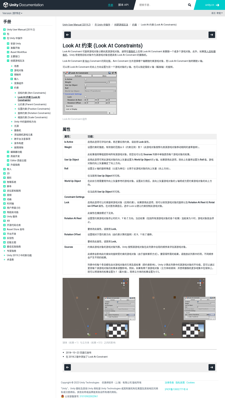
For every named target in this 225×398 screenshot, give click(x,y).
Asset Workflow (19, 52)
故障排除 (18, 147)
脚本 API (123, 4)
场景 (16, 66)
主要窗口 (15, 56)
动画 (9, 199)
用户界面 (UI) (13, 207)
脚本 (9, 186)
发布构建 (18, 143)
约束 (16, 87)
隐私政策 (180, 382)
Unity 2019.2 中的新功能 (19, 255)
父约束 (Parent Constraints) (32, 104)
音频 (9, 195)
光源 (16, 126)
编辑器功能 (16, 152)
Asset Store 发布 (15, 229)
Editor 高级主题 (18, 160)
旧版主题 (11, 242)
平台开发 (11, 233)
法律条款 (169, 382)
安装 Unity (16, 43)
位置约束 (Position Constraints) (34, 109)
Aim (87, 61)
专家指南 (11, 251)
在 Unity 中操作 (14, 38)
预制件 (17, 74)
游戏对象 (18, 70)
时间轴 (10, 203)
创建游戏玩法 (17, 60)
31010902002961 (89, 396)
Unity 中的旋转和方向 (25, 121)
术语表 (10, 259)
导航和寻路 (12, 212)
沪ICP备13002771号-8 (176, 389)
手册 (110, 5)
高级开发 (15, 156)
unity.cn (209, 4)
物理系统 (11, 182)
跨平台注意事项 (22, 139)
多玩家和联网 (14, 190)
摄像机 (17, 130)
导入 (9, 169)
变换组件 (18, 83)
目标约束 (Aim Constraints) (32, 93)
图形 (9, 177)
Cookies (190, 382)
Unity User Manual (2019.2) (21, 29)
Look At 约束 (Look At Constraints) (29, 98)
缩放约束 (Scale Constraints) (32, 117)
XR (8, 220)
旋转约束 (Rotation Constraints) (34, 113)
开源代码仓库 (14, 225)
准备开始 (15, 48)
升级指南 (15, 164)
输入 (16, 79)
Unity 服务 (12, 216)
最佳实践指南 (14, 246)
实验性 (10, 238)
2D (8, 173)
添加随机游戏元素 (23, 134)
